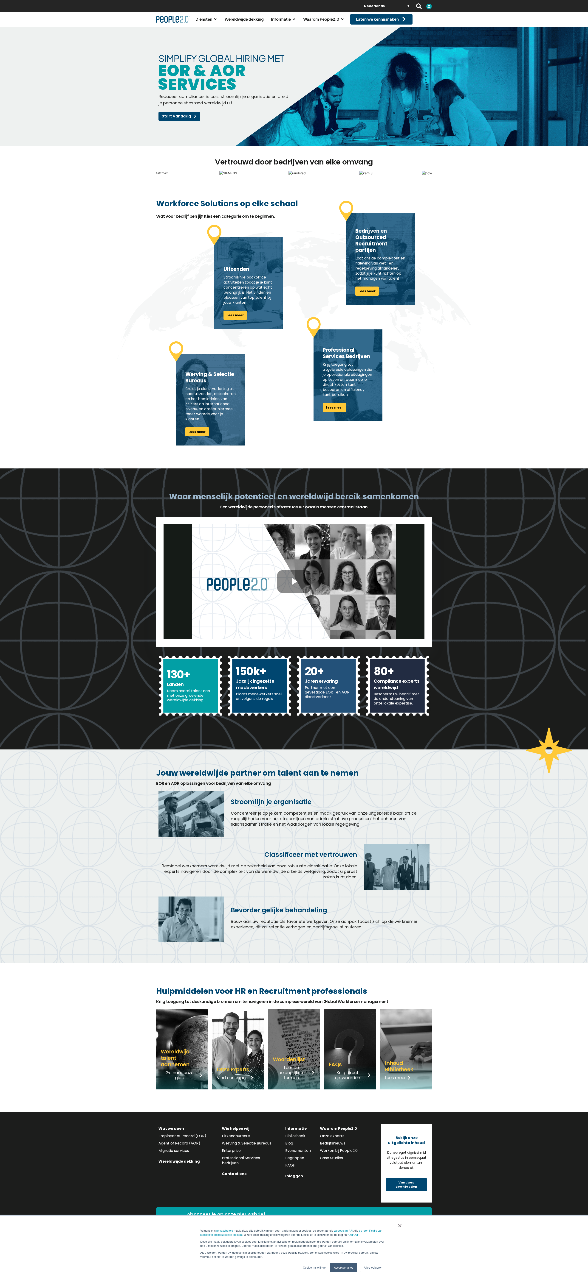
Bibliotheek (295, 1136)
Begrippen (294, 1158)
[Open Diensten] (215, 19)
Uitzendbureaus (236, 1136)
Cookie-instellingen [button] (315, 1267)
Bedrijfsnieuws (332, 1143)
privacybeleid (224, 1230)
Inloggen (294, 1176)
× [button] (399, 1224)
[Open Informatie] (294, 19)
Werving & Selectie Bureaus (246, 1143)
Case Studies (331, 1158)
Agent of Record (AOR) (179, 1143)
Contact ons (234, 1173)
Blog (289, 1143)
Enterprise (231, 1150)
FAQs (290, 1165)
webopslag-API (343, 1230)
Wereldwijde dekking (179, 1161)
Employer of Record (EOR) (182, 1136)
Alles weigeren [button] (373, 1267)
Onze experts (332, 1136)
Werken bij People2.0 (339, 1150)
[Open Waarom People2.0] (342, 19)
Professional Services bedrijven (241, 1160)
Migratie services (173, 1150)
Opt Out (353, 1234)
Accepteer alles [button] (343, 1267)
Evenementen (298, 1150)
